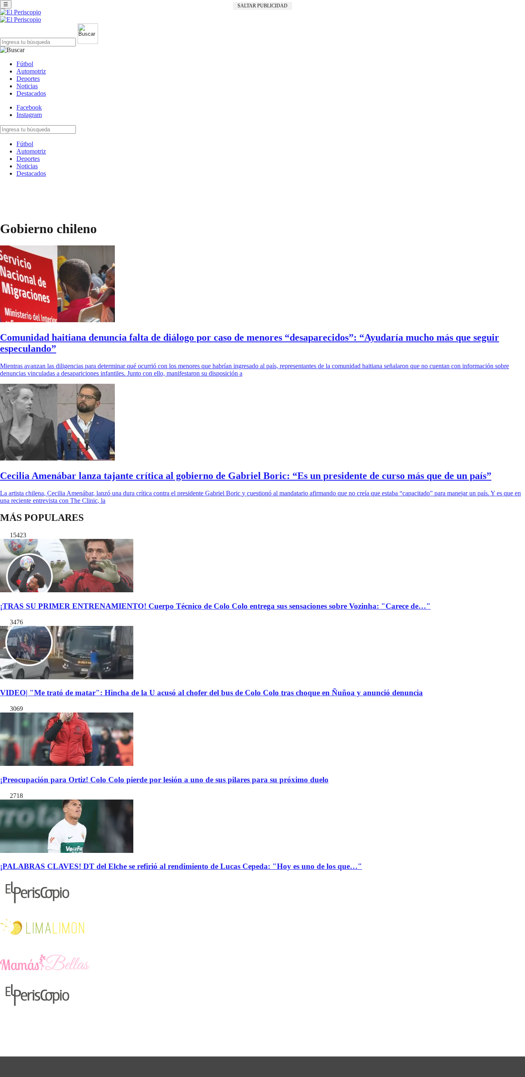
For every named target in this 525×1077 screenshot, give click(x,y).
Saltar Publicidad (262, 6)
